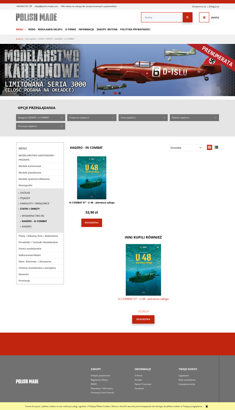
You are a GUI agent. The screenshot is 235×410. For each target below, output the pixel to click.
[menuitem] (22, 29)
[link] (117, 70)
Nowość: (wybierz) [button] (180, 117)
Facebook (139, 388)
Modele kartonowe (30, 166)
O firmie (138, 375)
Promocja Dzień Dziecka (102, 392)
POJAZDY (25, 198)
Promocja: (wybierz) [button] (27, 126)
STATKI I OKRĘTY (30, 208)
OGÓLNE (25, 192)
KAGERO (26, 226)
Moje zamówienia (187, 379)
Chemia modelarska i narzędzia (37, 267)
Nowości (24, 274)
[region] (117, 70)
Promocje (24, 280)
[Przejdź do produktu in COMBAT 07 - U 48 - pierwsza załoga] (92, 177)
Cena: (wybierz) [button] (128, 117)
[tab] (115, 93)
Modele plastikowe (30, 172)
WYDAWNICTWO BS (33, 215)
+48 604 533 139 (24, 6)
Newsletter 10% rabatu (102, 388)
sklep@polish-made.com (46, 6)
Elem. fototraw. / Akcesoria (35, 261)
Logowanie (184, 375)
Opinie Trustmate (143, 384)
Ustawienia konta (187, 384)
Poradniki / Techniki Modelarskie (38, 242)
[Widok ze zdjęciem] (209, 147)
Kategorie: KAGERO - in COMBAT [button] (33, 117)
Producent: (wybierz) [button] (79, 117)
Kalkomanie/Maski (30, 255)
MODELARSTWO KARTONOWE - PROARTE (37, 157)
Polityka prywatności (100, 375)
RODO (94, 384)
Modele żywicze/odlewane (34, 179)
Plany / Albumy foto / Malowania (38, 236)
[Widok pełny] (216, 147)
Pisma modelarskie (30, 248)
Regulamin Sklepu (99, 379)
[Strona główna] (36, 17)
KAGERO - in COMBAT (34, 221)
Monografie (25, 185)
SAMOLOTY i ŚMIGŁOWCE (34, 203)
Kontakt (138, 379)
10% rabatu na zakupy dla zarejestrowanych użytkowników (88, 6)
